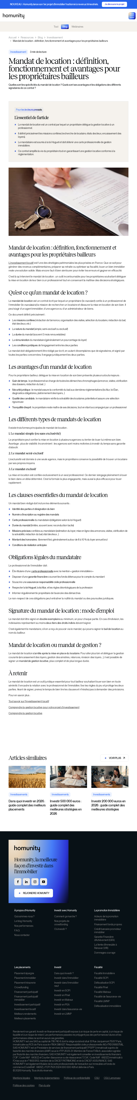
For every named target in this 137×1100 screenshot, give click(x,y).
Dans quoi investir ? (64, 973)
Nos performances (23, 925)
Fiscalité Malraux (102, 992)
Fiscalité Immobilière (104, 973)
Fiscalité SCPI (101, 977)
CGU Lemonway (112, 1078)
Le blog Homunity (23, 921)
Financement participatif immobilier (26, 998)
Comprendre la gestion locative (25, 713)
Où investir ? (60, 929)
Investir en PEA (62, 1004)
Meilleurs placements (25, 1018)
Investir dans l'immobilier (66, 977)
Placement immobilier (25, 977)
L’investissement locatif (21, 262)
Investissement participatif (27, 1004)
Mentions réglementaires (46, 1078)
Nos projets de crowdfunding (61, 923)
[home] (13, 16)
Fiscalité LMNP (102, 1001)
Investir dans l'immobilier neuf (66, 984)
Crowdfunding (21, 987)
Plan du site (44, 1085)
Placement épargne (24, 973)
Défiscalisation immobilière (107, 1006)
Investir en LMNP (63, 1013)
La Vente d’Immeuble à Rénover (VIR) (105, 946)
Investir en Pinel (62, 995)
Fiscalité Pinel (101, 987)
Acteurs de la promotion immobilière (106, 918)
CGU (97, 1078)
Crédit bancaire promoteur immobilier (107, 931)
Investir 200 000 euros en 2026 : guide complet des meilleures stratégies (108, 805)
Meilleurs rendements (25, 1013)
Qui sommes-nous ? (24, 916)
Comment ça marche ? (65, 916)
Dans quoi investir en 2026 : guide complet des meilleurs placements (27, 805)
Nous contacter (22, 935)
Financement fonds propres (108, 924)
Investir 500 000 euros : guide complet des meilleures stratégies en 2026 (66, 807)
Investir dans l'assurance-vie (68, 1009)
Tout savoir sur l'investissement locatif (29, 701)
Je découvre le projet (114, 4)
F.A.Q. (17, 930)
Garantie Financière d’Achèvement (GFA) (104, 938)
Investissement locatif (25, 1009)
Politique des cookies (23, 1085)
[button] (132, 15)
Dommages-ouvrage (104, 952)
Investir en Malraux (63, 999)
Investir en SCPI (62, 990)
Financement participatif (26, 992)
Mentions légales (21, 1078)
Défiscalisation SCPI (104, 982)
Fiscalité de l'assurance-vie (107, 996)
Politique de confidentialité (77, 1078)
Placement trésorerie (25, 982)
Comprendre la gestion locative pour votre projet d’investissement (44, 707)
